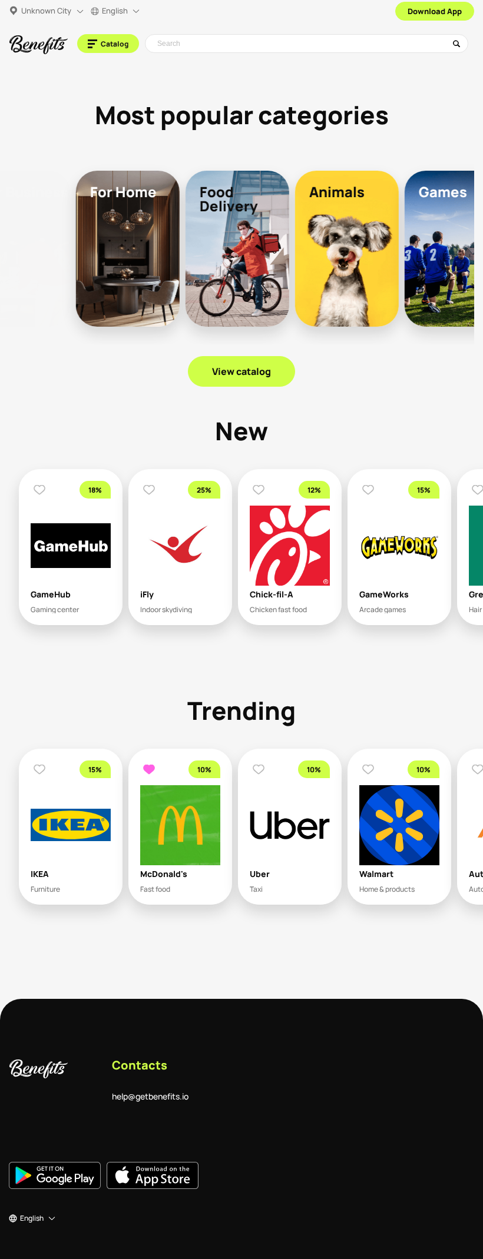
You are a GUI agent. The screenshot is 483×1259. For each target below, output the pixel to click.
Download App (435, 11)
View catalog (241, 371)
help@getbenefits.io (150, 1096)
